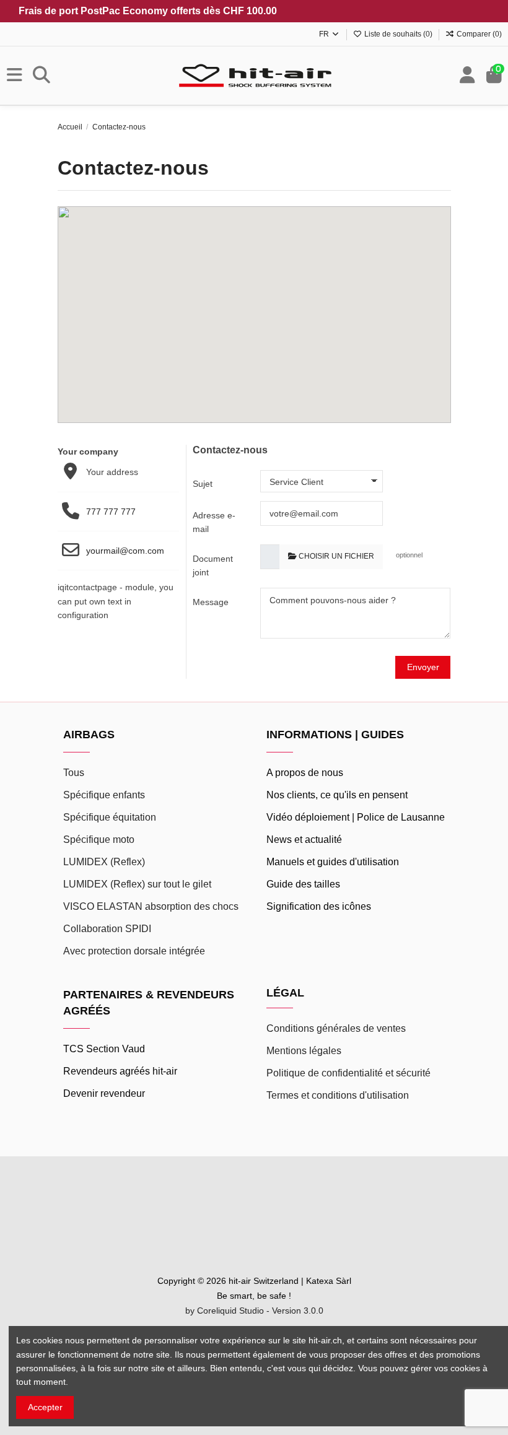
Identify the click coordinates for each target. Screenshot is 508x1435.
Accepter (45, 1407)
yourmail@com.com (125, 551)
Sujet (202, 484)
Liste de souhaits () (398, 34)
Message (211, 602)
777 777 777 (111, 512)
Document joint (213, 565)
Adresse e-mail (214, 522)
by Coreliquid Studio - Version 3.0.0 (254, 1310)
